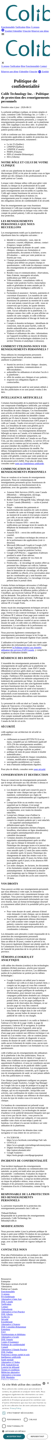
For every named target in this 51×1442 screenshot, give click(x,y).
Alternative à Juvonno (11, 1375)
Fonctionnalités (8, 27)
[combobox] (43, 1383)
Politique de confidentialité (13, 1344)
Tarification (20, 27)
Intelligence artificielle (11, 1357)
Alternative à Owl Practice (13, 1312)
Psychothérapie (8, 1296)
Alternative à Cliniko (10, 1362)
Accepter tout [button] (14, 1436)
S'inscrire (27, 31)
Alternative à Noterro (10, 1324)
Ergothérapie (7, 1322)
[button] (25, 1431)
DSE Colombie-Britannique (13, 1327)
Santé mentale (7, 1359)
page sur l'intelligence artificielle (29, 463)
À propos (35, 27)
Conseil (4, 1347)
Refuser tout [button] (37, 1436)
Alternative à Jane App (11, 1299)
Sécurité (4, 1319)
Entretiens (5, 1329)
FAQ (3, 1332)
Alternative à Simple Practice (14, 1349)
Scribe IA (5, 1317)
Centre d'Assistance (10, 1342)
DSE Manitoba (8, 1377)
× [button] (48, 1383)
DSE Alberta (7, 1314)
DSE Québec (7, 1352)
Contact (43, 66)
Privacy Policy (15, 1408)
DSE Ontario (7, 1339)
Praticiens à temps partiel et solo (15, 1354)
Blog (28, 27)
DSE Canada (7, 1301)
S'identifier (17, 31)
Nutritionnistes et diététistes (13, 1334)
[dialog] (25, 1411)
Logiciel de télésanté (10, 1367)
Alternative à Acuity (10, 1337)
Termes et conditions (10, 1370)
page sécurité (39, 769)
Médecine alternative (10, 1372)
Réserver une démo (40, 31)
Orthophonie (6, 1309)
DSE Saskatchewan (10, 1365)
